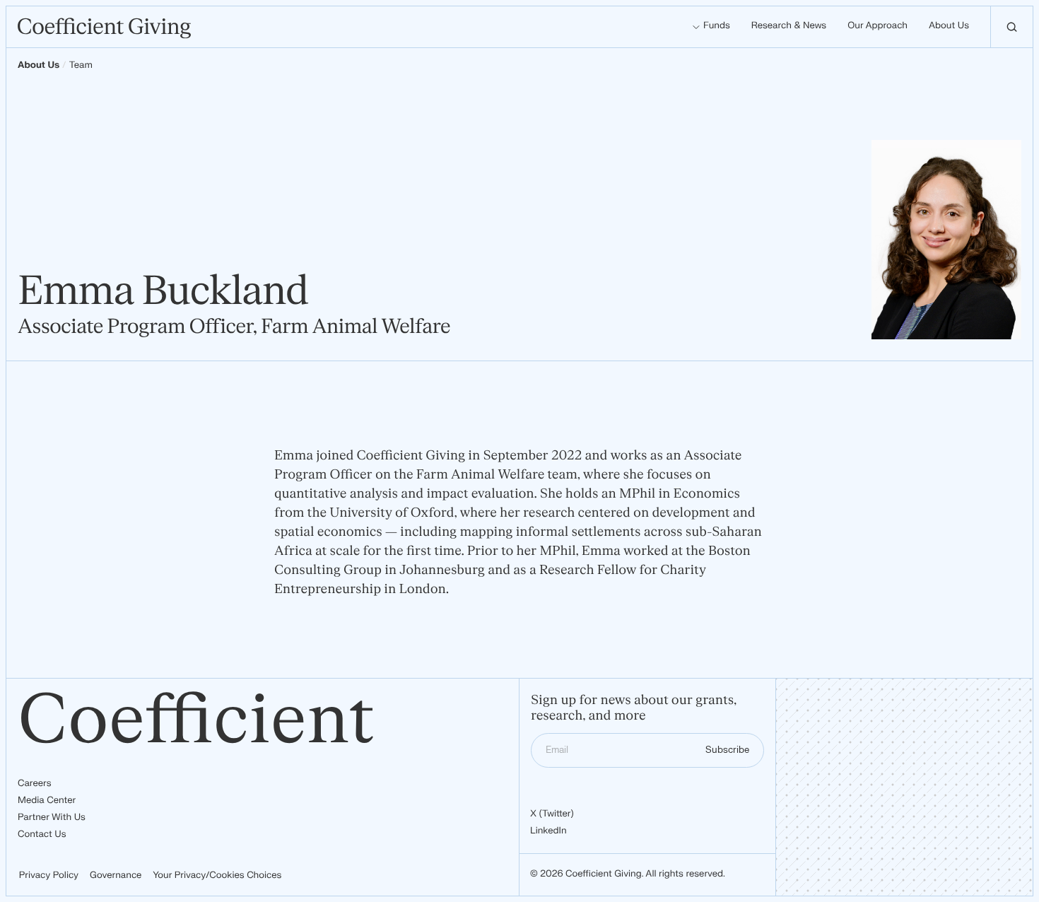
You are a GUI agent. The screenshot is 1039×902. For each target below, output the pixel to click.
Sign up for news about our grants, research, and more (633, 709)
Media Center (47, 801)
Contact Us (42, 834)
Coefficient (196, 720)
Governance (115, 876)
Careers (34, 784)
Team (81, 65)
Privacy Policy (48, 876)
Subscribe (727, 750)
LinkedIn (548, 831)
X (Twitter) (552, 814)
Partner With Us (52, 818)
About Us (38, 65)
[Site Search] (1011, 26)
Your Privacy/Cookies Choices (217, 876)
